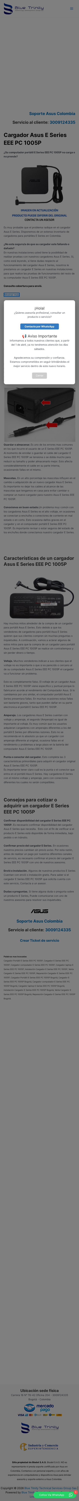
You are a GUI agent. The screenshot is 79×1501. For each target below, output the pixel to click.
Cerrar (39, 375)
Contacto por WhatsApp (39, 326)
